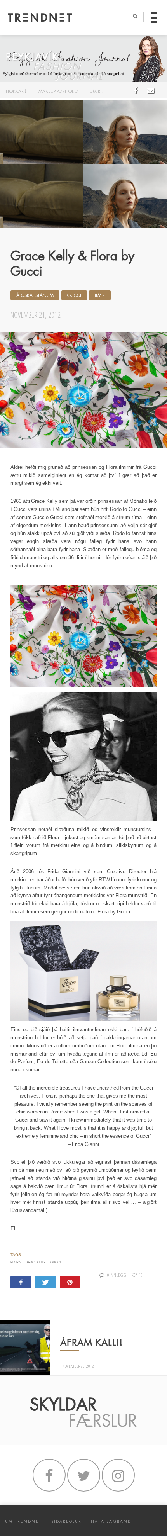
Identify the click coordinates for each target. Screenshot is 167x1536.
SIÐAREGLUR (66, 1521)
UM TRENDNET (23, 1521)
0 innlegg (116, 1274)
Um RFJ (97, 91)
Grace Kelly (35, 1262)
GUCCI (74, 295)
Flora (15, 1262)
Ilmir (100, 295)
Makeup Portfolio (58, 91)
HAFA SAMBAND (111, 1521)
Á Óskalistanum (35, 295)
